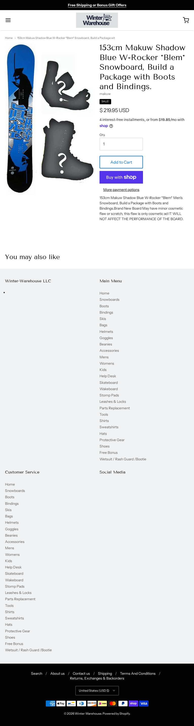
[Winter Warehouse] (97, 20)
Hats (103, 433)
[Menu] (23, 20)
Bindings (106, 312)
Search (36, 673)
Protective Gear (112, 440)
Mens (104, 357)
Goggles (106, 338)
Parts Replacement (115, 408)
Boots (104, 306)
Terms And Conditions (138, 673)
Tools (104, 414)
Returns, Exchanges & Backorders (97, 678)
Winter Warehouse (88, 713)
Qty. (102, 135)
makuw (105, 94)
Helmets (106, 331)
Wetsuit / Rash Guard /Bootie (123, 459)
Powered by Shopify (116, 713)
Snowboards (109, 299)
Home (9, 38)
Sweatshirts (109, 427)
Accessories (109, 350)
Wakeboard (109, 389)
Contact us (81, 673)
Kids (103, 369)
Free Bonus (109, 452)
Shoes (105, 446)
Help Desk (108, 376)
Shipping (105, 673)
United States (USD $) (94, 690)
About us (57, 673)
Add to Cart (121, 162)
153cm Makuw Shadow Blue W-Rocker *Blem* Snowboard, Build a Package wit (66, 38)
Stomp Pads (109, 395)
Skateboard (109, 382)
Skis (103, 318)
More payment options (121, 189)
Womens (107, 363)
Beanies (106, 344)
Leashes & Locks (113, 401)
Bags (103, 325)
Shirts (104, 420)
